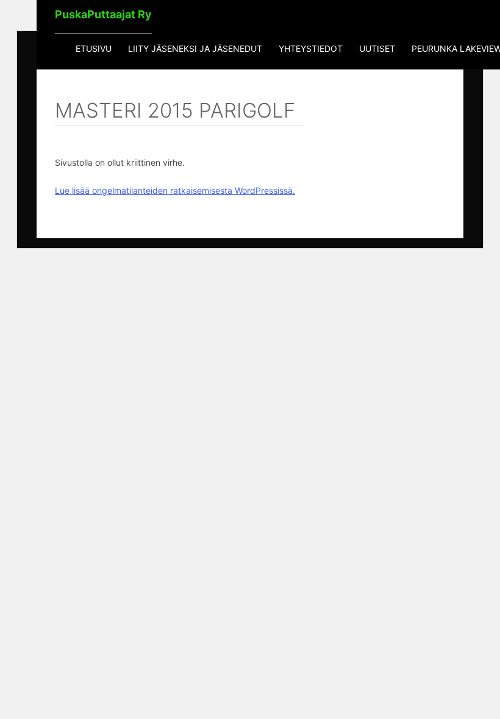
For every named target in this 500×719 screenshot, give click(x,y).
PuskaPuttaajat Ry (103, 14)
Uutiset (377, 48)
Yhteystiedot (311, 48)
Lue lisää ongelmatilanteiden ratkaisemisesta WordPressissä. (175, 190)
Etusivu (94, 48)
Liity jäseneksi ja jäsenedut (195, 48)
